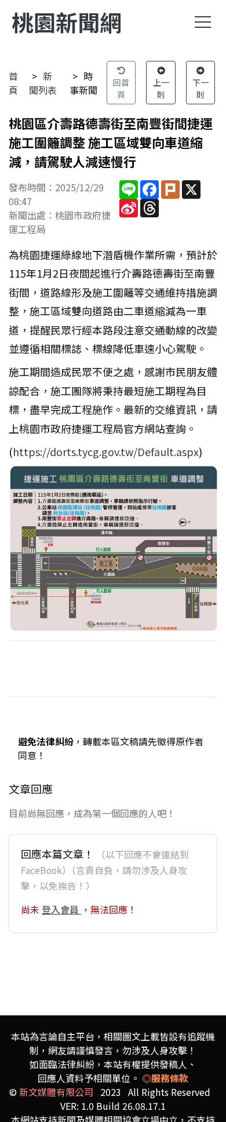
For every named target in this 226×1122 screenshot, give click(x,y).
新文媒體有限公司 (56, 1092)
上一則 (161, 88)
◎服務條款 (165, 1078)
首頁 (13, 83)
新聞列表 (43, 83)
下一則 (200, 88)
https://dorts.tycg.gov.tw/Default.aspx (106, 451)
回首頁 (121, 88)
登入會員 (61, 909)
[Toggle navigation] (202, 22)
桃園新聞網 (67, 22)
